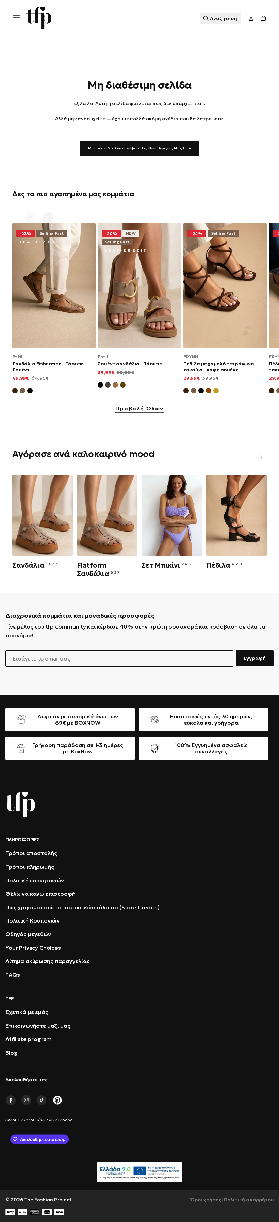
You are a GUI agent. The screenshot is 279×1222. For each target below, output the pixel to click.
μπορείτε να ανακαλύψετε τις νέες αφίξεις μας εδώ (139, 148)
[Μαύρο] (100, 386)
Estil (17, 357)
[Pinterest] (57, 1100)
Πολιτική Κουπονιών (32, 920)
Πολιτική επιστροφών (34, 880)
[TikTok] (42, 1100)
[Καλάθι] (263, 18)
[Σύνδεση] (251, 18)
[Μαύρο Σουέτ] (30, 392)
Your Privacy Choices (33, 947)
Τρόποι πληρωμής (29, 866)
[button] (16, 18)
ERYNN (190, 357)
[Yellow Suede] (216, 392)
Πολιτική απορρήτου (249, 1199)
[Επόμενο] (48, 217)
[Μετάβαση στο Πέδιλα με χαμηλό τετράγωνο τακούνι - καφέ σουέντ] (225, 285)
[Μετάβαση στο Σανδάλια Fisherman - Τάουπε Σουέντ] (54, 285)
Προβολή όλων (139, 409)
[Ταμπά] (115, 386)
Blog (11, 1052)
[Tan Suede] (208, 392)
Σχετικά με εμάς (26, 1012)
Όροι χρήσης (206, 1199)
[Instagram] (26, 1100)
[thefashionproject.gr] (20, 804)
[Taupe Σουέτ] (193, 392)
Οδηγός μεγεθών (28, 934)
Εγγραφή (255, 658)
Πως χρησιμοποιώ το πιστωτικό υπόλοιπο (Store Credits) (82, 907)
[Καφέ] (123, 386)
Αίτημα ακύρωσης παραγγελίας (47, 961)
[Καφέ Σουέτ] (15, 392)
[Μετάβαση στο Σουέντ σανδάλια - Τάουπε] (139, 285)
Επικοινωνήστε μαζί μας (37, 1025)
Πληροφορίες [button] (22, 839)
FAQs (12, 974)
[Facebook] (10, 1100)
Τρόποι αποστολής (31, 853)
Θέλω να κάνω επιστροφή (40, 893)
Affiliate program (28, 1039)
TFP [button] (9, 998)
